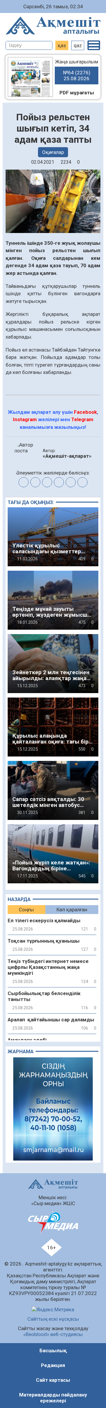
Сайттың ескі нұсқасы (53, 1319)
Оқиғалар (53, 152)
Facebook (85, 412)
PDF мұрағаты (76, 93)
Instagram (25, 419)
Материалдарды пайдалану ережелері (53, 1398)
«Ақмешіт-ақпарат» (67, 456)
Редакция (53, 1365)
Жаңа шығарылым (76, 70)
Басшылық (53, 1350)
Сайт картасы (53, 1380)
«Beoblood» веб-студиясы (53, 1334)
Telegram (82, 419)
